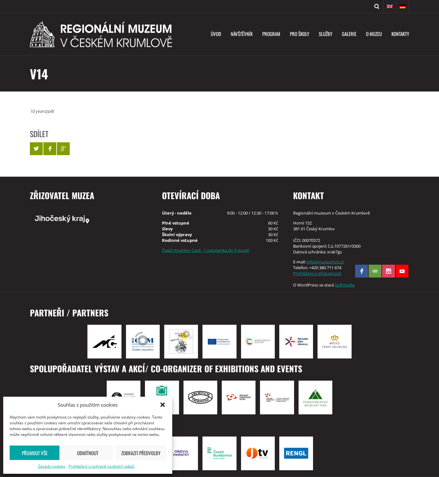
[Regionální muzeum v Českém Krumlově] (101, 34)
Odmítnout (87, 452)
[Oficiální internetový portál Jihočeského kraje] (88, 218)
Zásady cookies (51, 466)
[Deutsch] (402, 6)
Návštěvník (242, 33)
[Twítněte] (36, 148)
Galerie (349, 33)
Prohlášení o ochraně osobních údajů (101, 466)
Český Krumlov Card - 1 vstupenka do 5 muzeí (205, 250)
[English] (389, 6)
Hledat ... (377, 6)
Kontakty (400, 33)
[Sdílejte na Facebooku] (49, 148)
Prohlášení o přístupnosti (317, 273)
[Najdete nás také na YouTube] (402, 271)
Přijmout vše (35, 452)
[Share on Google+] (63, 148)
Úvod (216, 33)
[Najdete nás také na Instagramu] (388, 271)
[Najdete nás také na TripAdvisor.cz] (375, 271)
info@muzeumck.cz (325, 262)
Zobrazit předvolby (140, 452)
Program (271, 33)
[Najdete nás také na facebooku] (361, 271)
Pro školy (299, 33)
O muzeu (374, 33)
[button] (162, 405)
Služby (325, 33)
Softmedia (344, 285)
